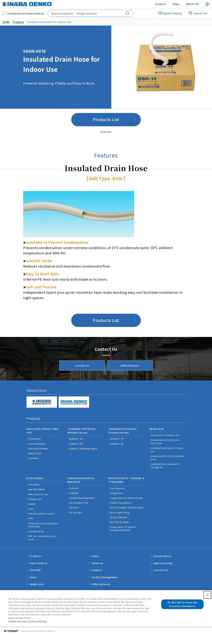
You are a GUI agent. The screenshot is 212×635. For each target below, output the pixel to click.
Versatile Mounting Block (81, 497)
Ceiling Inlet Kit (36, 531)
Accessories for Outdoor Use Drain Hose (165, 441)
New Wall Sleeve (36, 489)
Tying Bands (116, 493)
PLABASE (73, 493)
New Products (39, 563)
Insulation (33, 458)
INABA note (37, 584)
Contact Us (82, 365)
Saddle (31, 503)
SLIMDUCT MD (76, 443)
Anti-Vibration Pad (78, 502)
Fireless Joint (34, 453)
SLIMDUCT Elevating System (83, 448)
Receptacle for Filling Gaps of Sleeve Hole (43, 525)
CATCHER (74, 507)
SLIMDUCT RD (117, 443)
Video (176, 4)
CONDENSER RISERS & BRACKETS (80, 479)
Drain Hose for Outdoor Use (165, 435)
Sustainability (163, 556)
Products (160, 4)
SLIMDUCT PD (117, 438)
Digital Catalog (163, 563)
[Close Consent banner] (207, 594)
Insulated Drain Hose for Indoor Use (167, 450)
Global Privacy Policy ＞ (20, 618)
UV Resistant (34, 438)
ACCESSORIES (34, 478)
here (28, 602)
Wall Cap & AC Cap (38, 494)
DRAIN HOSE (156, 428)
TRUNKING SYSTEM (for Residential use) (81, 430)
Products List (106, 119)
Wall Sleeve (34, 484)
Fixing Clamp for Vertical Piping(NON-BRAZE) (122, 528)
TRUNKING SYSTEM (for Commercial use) (122, 430)
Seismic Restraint (119, 517)
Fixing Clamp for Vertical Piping (126, 497)
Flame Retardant (36, 443)
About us (97, 563)
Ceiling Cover (35, 499)
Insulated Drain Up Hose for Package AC (165, 466)
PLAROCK (74, 488)
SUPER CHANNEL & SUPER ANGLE (127, 507)
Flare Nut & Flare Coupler (41, 513)
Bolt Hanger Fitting (119, 512)
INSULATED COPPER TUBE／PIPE (43, 430)
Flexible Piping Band (120, 502)
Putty (31, 518)
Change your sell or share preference (27, 621)
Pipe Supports (117, 488)
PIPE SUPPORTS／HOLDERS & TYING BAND (126, 479)
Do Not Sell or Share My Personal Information (182, 604)
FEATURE (35, 570)
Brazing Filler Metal (38, 448)
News (33, 577)
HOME (6, 22)
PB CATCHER (75, 512)
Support (97, 570)
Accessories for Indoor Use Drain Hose (167, 458)
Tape (30, 508)
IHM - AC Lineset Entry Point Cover (42, 538)
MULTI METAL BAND (119, 522)
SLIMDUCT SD (76, 438)
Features (106, 131)
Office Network (129, 365)
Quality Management (105, 577)
